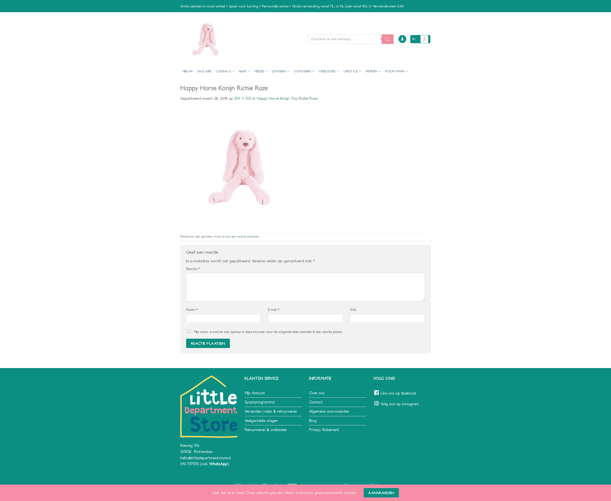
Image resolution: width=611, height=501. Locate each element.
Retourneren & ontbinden (266, 429)
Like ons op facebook (398, 393)
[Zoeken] (388, 39)
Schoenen (302, 71)
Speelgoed (327, 71)
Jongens (279, 71)
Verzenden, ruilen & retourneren (271, 411)
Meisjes (260, 71)
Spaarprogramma (260, 402)
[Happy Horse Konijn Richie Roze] (240, 166)
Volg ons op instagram (400, 404)
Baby (243, 71)
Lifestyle (350, 71)
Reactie (193, 269)
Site (353, 309)
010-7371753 (189, 464)
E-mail (273, 309)
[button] (402, 39)
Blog (312, 420)
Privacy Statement (324, 429)
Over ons (317, 393)
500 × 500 (243, 98)
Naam (192, 309)
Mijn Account (255, 393)
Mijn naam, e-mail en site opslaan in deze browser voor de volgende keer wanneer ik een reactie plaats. (268, 332)
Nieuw (188, 71)
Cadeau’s (223, 71)
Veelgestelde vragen (261, 420)
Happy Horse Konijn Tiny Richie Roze (287, 98)
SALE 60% (204, 71)
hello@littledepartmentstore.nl (205, 458)
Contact (316, 402)
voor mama (395, 71)
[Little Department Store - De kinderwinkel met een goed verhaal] (240, 39)
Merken (371, 71)
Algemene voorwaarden (329, 411)
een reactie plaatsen (245, 236)
